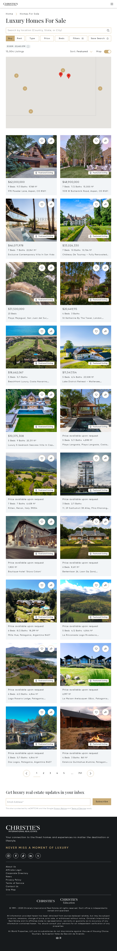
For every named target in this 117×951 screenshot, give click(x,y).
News (9, 877)
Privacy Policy (13, 880)
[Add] (112, 4)
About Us (11, 867)
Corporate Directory (17, 873)
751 (80, 773)
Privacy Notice (60, 808)
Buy (10, 38)
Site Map (11, 890)
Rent (19, 38)
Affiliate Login (14, 870)
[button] (16, 46)
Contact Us (12, 887)
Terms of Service (78, 808)
